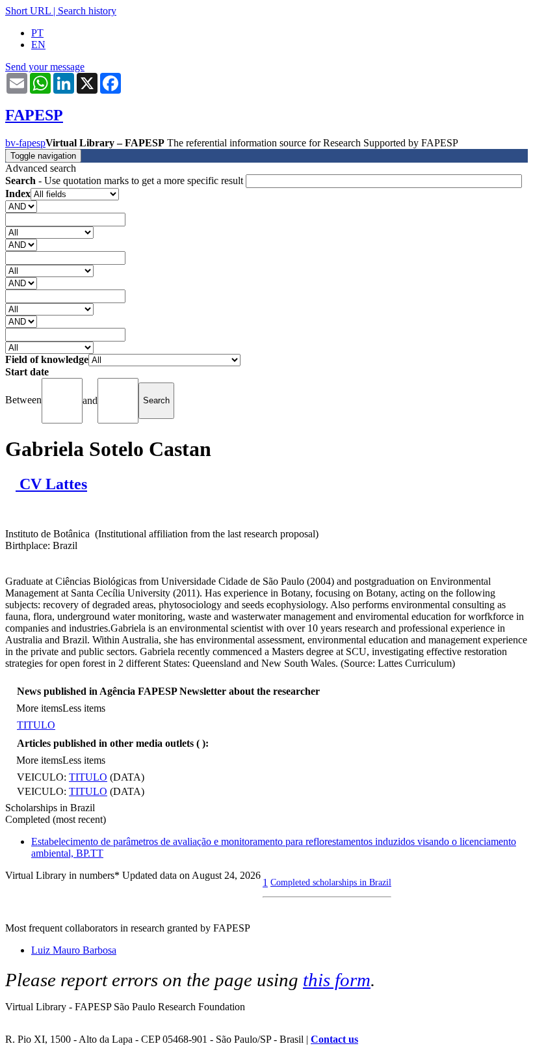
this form (336, 979)
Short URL (28, 10)
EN (38, 44)
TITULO (36, 725)
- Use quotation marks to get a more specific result (125, 180)
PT (37, 32)
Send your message (44, 66)
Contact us (334, 1039)
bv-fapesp (25, 142)
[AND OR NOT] (21, 205)
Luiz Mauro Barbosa (73, 950)
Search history (87, 10)
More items (39, 708)
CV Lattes (51, 484)
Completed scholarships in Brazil (330, 882)
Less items (83, 708)
